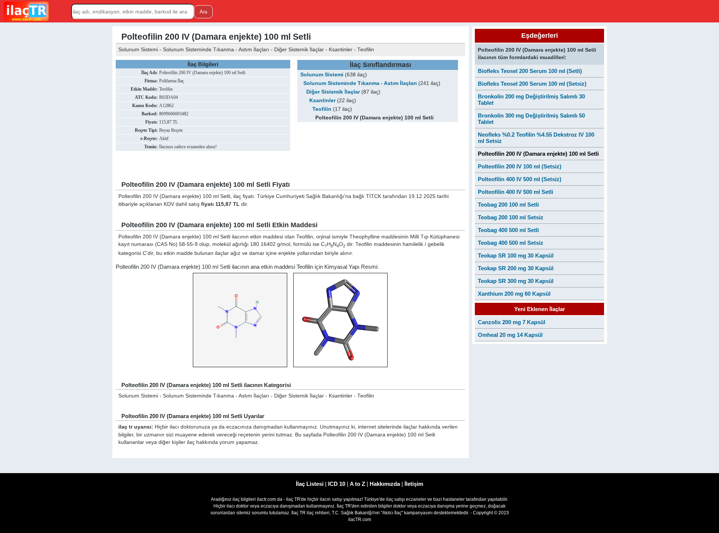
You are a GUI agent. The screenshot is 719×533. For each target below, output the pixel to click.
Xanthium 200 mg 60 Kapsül (514, 293)
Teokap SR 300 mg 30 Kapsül (515, 281)
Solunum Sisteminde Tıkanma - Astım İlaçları (360, 83)
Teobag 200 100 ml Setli (508, 204)
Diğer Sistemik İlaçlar (333, 92)
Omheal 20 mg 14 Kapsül (510, 335)
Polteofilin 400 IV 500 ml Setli (515, 192)
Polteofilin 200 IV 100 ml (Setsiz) (519, 166)
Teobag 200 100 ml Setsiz (510, 217)
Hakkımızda (385, 484)
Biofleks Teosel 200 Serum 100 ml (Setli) (530, 71)
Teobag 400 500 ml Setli (508, 230)
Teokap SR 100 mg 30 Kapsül (515, 255)
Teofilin (321, 109)
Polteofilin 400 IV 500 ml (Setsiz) (519, 179)
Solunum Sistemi (321, 74)
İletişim (413, 484)
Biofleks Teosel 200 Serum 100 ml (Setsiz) (532, 83)
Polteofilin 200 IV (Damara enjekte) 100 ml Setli (538, 153)
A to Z (357, 484)
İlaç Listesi (310, 484)
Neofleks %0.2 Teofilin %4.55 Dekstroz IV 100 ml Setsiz (536, 137)
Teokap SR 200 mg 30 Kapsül (515, 268)
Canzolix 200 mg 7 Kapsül (511, 322)
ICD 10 (336, 484)
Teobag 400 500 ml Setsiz (510, 243)
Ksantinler (322, 100)
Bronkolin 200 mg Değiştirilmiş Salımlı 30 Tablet (531, 99)
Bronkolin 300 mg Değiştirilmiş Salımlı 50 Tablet (531, 118)
